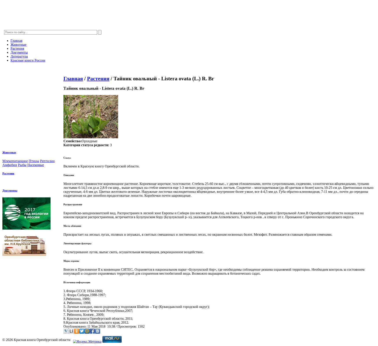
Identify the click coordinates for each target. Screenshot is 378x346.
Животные (18, 44)
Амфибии (9, 165)
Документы (19, 52)
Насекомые (35, 165)
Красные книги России (27, 60)
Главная (16, 40)
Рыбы (22, 165)
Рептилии (47, 161)
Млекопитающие (15, 161)
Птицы (34, 161)
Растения (17, 48)
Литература (19, 56)
